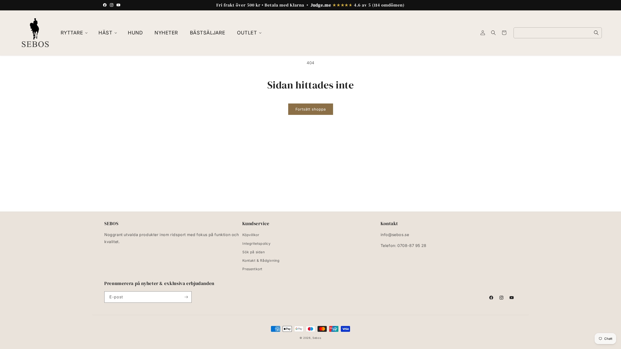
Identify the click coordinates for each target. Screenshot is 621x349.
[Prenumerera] (186, 297)
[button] (74, 33)
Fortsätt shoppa (310, 109)
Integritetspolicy (256, 243)
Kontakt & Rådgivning (260, 260)
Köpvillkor (250, 235)
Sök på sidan (253, 252)
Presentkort (252, 269)
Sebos (316, 338)
